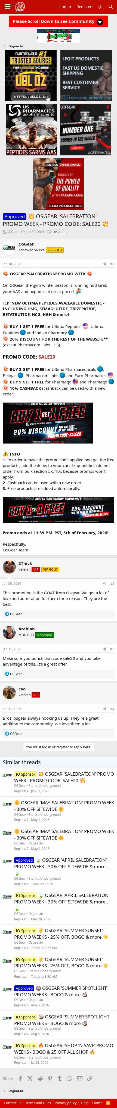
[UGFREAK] (85, 129)
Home (97, 1102)
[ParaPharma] (58, 184)
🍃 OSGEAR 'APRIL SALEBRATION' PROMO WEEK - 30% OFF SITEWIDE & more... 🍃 (62, 866)
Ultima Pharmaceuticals (74, 369)
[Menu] (7, 7)
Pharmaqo (61, 382)
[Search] (110, 7)
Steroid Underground (45, 785)
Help (84, 1102)
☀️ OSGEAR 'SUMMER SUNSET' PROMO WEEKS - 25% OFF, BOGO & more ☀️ (61, 933)
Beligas (9, 375)
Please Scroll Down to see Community (54, 21)
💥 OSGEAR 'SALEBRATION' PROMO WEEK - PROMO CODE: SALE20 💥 (64, 777)
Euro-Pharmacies (90, 375)
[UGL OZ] (31, 75)
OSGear (13, 231)
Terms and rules (38, 1102)
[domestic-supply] (86, 75)
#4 (112, 709)
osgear (59, 231)
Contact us (12, 1102)
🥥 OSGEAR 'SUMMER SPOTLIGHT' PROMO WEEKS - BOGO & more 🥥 (61, 991)
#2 (112, 583)
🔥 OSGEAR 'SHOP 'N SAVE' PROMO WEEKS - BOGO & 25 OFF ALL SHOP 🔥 (63, 1048)
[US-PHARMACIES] (31, 129)
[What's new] (99, 7)
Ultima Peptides (66, 326)
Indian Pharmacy (51, 332)
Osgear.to (36, 843)
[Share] (104, 264)
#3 (112, 649)
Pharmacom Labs (42, 375)
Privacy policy (66, 1102)
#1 (112, 264)
